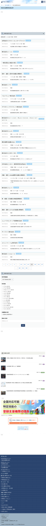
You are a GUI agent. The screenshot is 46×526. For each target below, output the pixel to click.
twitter (3, 522)
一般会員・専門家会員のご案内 (8, 509)
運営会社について (5, 516)
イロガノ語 (7, 295)
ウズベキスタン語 (8, 307)
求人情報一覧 (4, 484)
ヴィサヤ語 (7, 301)
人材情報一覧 (4, 490)
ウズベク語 (7, 308)
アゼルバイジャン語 (9, 49)
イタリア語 (7, 293)
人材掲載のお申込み (7, 492)
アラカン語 (7, 286)
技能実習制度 (42, 372)
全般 (43, 364)
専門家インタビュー (6, 498)
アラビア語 (7, 288)
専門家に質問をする (6, 477)
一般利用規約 (4, 517)
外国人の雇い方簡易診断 (7, 507)
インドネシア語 (9, 298)
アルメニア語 (7, 291)
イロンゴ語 (7, 296)
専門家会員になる (5, 479)
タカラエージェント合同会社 (6, 415)
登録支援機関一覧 (8, 5)
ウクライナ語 (7, 303)
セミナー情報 (4, 500)
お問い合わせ (4, 511)
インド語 (7, 60)
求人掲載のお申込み (6, 486)
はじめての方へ (5, 505)
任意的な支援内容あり (7, 314)
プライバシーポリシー (6, 519)
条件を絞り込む (8, 33)
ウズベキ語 (7, 305)
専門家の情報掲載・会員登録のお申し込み (10, 520)
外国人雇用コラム (5, 496)
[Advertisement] (23, 21)
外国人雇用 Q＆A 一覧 (7, 475)
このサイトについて (5, 514)
